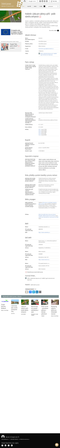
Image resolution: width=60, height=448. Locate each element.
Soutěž (29, 6)
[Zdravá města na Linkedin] (6, 445)
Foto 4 (40, 133)
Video (35, 6)
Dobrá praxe (7, 4)
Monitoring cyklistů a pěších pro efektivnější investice (54, 310)
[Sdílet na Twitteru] (33, 292)
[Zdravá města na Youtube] (12, 445)
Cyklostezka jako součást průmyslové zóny (14, 308)
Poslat (27, 292)
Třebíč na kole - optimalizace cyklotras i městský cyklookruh (44, 310)
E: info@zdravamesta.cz (24, 439)
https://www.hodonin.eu (44, 259)
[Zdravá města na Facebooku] (2, 445)
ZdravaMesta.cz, (5, 439)
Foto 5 (40, 134)
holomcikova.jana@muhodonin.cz (46, 48)
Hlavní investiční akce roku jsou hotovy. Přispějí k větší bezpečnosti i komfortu (47, 215)
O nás (41, 6)
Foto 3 (40, 132)
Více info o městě (53, 30)
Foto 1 (40, 129)
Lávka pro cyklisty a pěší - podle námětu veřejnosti (25, 309)
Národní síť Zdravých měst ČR (12, 437)
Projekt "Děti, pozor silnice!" (14, 45)
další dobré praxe (35, 284)
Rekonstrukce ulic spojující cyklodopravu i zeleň (34, 309)
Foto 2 (40, 130)
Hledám (22, 6)
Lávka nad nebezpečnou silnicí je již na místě (48, 217)
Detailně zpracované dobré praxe (35, 272)
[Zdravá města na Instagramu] (9, 445)
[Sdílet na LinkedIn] (36, 292)
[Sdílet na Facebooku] (30, 292)
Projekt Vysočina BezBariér (3, 306)
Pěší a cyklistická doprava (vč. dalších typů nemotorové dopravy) (49, 54)
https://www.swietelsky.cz (44, 232)
